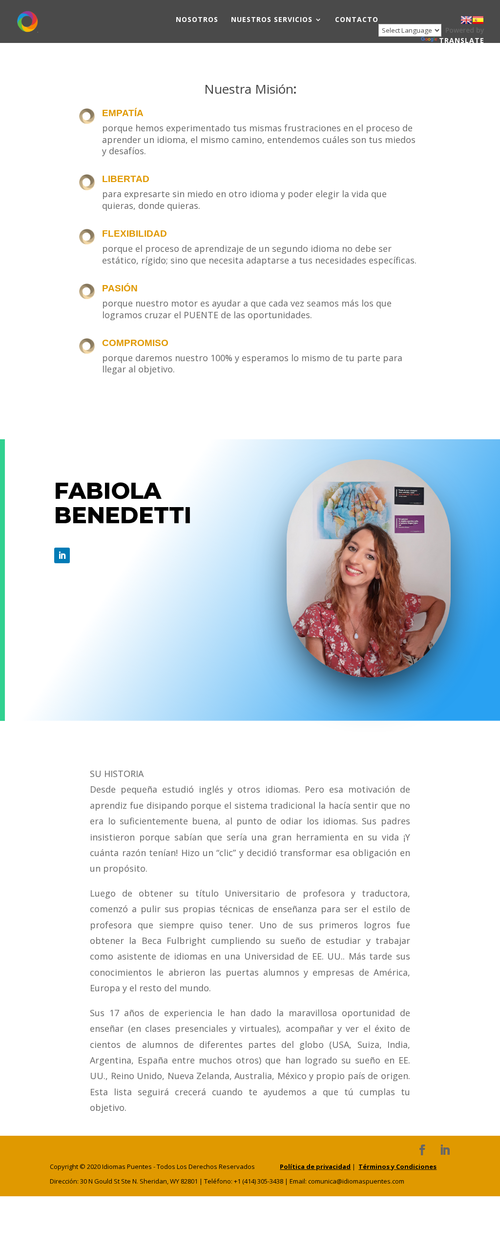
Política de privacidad (315, 1166)
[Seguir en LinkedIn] (62, 555)
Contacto (356, 20)
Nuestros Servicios (271, 20)
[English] (466, 20)
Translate (461, 40)
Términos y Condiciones (397, 1166)
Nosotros (197, 20)
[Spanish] (478, 20)
